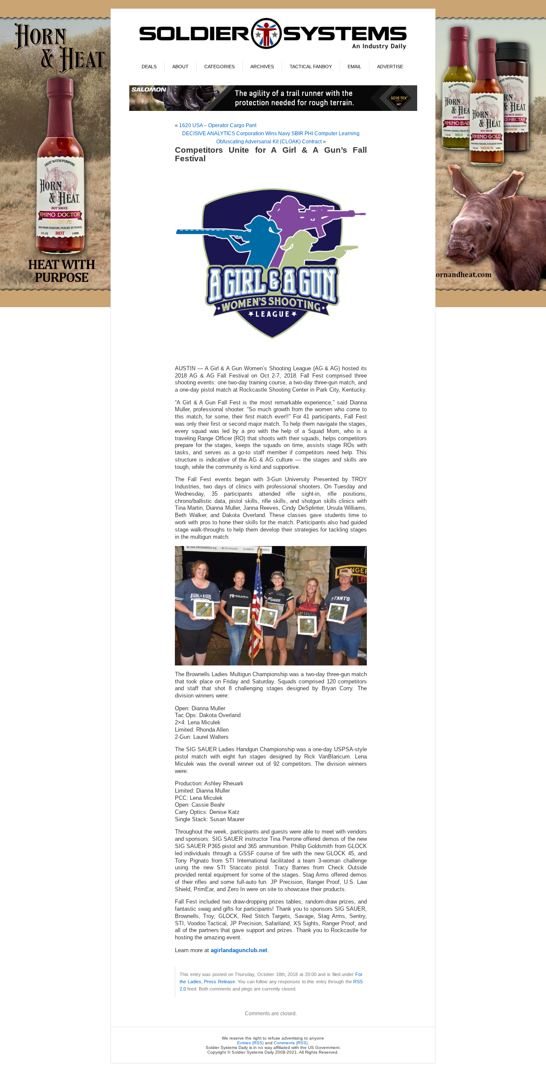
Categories (219, 66)
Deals (149, 66)
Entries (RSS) (250, 1042)
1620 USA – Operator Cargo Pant (217, 125)
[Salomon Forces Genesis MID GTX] (273, 109)
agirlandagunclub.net (239, 950)
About (180, 66)
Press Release (219, 981)
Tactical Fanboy (311, 66)
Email (354, 66)
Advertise (390, 66)
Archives (262, 66)
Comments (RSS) (291, 1042)
